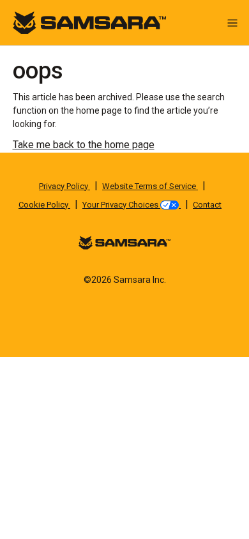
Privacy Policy (64, 186)
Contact (207, 204)
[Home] (89, 22)
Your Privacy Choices (121, 204)
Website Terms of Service (150, 186)
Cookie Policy (44, 204)
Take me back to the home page (84, 145)
